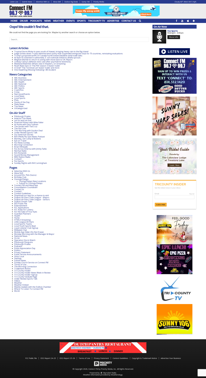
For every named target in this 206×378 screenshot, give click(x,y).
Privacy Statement (22, 252)
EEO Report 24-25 (48, 358)
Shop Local (19, 256)
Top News (18, 106)
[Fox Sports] (159, 37)
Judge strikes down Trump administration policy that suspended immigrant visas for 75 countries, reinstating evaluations (68, 53)
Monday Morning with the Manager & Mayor (34, 234)
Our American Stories (23, 134)
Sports (81, 20)
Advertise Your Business (171, 358)
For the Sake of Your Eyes (25, 211)
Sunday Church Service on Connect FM (31, 262)
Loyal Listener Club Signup (26, 228)
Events (70, 20)
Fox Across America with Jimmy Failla (30, 149)
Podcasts (36, 20)
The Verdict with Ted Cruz (25, 126)
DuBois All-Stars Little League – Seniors (32, 199)
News (47, 20)
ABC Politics (19, 86)
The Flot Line (20, 128)
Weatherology (117, 374)
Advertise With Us (42, 2)
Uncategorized (20, 108)
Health (17, 215)
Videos (17, 280)
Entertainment (20, 205)
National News (20, 236)
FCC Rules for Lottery (23, 209)
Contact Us (128, 20)
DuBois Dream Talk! (23, 201)
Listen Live (14, 2)
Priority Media (98, 2)
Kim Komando (20, 153)
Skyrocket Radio (109, 373)
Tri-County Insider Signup (25, 274)
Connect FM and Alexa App (26, 185)
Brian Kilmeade (21, 146)
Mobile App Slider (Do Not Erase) (29, 232)
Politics (17, 250)
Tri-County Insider (22, 270)
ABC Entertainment (22, 80)
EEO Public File (20, 203)
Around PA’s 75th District (25, 175)
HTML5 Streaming (22, 220)
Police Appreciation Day (24, 248)
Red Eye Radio (20, 151)
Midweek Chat (20, 230)
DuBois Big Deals (71, 2)
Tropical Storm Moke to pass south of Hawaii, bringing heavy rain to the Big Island (51, 51)
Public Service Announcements (27, 254)
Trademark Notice (22, 268)
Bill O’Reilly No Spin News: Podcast (29, 136)
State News (19, 104)
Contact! (17, 159)
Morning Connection (23, 144)
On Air (24, 20)
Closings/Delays (21, 179)
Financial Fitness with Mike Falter (29, 122)
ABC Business (20, 78)
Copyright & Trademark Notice (144, 358)
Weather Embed (21, 285)
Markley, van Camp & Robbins (27, 138)
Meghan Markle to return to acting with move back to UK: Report (43, 59)
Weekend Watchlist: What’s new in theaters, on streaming (40, 63)
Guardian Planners (22, 213)
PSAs (16, 100)
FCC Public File (31, 358)
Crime (16, 92)
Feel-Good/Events (22, 94)
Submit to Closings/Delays (30, 183)
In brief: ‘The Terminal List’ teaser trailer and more (36, 67)
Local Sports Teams (23, 224)
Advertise (113, 20)
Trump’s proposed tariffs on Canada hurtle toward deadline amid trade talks (48, 55)
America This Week (22, 118)
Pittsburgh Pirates (22, 116)
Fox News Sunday (22, 142)
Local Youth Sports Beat (25, 226)
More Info (173, 37)
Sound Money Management (26, 155)
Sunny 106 (86, 2)
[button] (140, 20)
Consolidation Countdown (25, 187)
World (17, 291)
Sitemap (17, 258)
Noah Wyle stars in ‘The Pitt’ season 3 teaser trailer (37, 65)
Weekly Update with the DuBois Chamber (32, 287)
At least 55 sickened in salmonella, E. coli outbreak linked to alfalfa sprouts (47, 57)
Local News (19, 96)
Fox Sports (19, 161)
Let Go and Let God (22, 120)
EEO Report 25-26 (67, 358)
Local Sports (19, 98)
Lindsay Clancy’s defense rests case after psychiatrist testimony (42, 61)
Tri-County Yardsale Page (25, 276)
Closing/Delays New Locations (32, 181)
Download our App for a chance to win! (31, 195)
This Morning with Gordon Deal (28, 130)
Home (13, 20)
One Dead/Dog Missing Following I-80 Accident (35, 69)
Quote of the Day (22, 102)
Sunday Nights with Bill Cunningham (30, 163)
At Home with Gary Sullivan (26, 124)
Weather (58, 20)
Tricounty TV (96, 20)
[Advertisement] (116, 11)
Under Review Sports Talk (25, 132)
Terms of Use (20, 264)
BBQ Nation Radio (22, 157)
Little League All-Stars (24, 222)
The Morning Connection (25, 266)
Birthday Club (20, 177)
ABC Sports (19, 88)
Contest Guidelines (22, 193)
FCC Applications (21, 207)
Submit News (27, 2)
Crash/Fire (18, 90)
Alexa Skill (57, 2)
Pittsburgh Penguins (23, 242)
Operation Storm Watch (24, 240)
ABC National (20, 84)
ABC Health (19, 82)
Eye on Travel (20, 140)
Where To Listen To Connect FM (28, 289)
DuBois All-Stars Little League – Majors (31, 197)
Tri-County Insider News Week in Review (32, 272)
